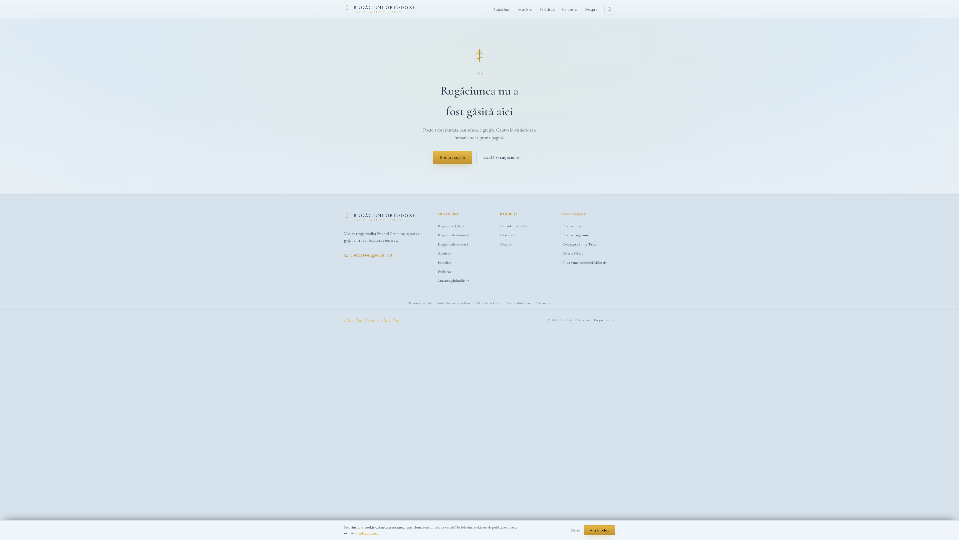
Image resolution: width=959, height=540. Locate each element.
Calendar (570, 10)
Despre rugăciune (575, 235)
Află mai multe (369, 532)
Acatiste (525, 10)
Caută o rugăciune (501, 157)
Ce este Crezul (573, 253)
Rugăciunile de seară (453, 244)
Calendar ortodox (513, 226)
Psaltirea (547, 10)
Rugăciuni (501, 10)
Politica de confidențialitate (453, 303)
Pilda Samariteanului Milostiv (584, 262)
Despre (591, 10)
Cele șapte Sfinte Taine (579, 244)
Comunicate (543, 303)
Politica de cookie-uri (488, 303)
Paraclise (444, 262)
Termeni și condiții (420, 303)
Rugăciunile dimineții (453, 235)
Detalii (575, 530)
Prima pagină (452, 157)
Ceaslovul (507, 235)
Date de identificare (518, 303)
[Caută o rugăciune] (609, 9)
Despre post (572, 226)
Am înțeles (599, 530)
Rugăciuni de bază (451, 226)
